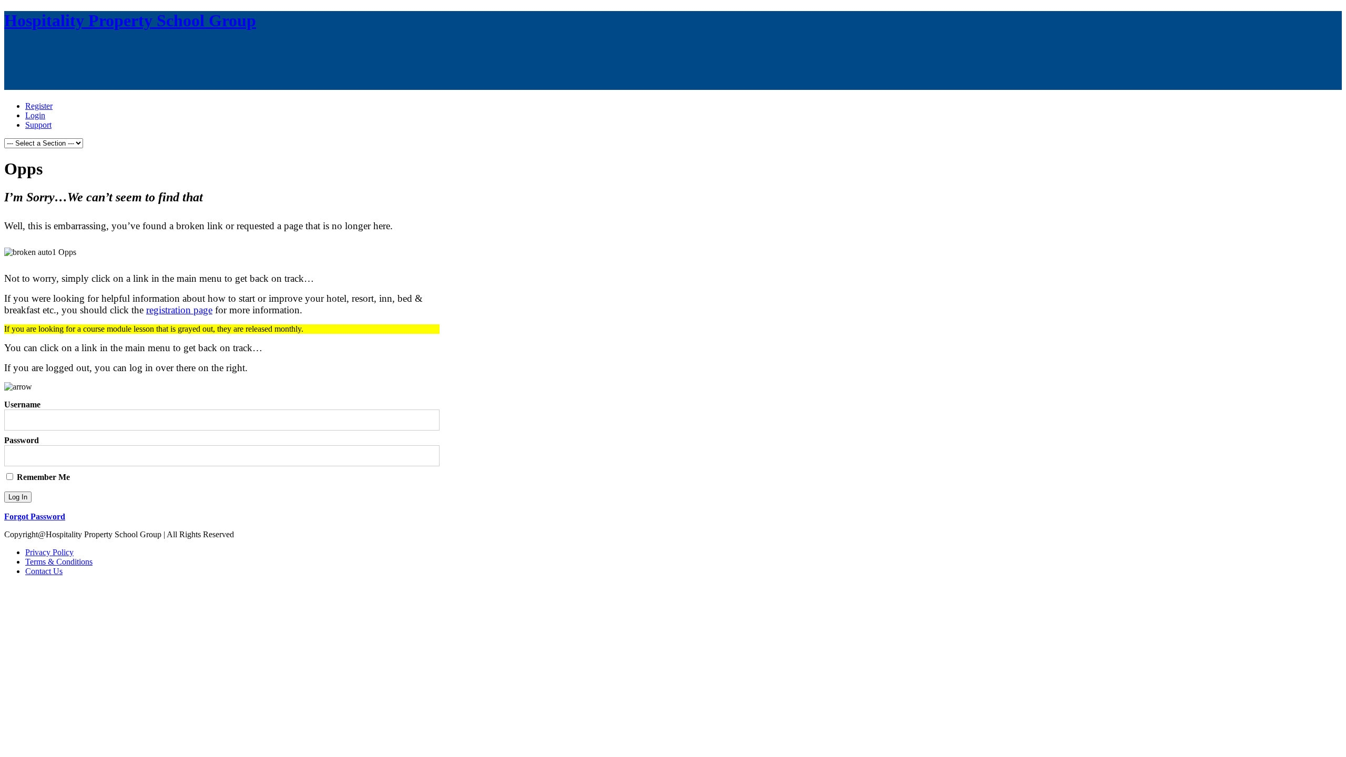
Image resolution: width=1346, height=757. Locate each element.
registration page (179, 309)
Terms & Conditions (59, 561)
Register (39, 105)
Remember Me (42, 477)
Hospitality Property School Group (130, 20)
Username (22, 404)
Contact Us (44, 571)
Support (38, 124)
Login (35, 115)
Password (21, 440)
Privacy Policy (49, 552)
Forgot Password (34, 516)
